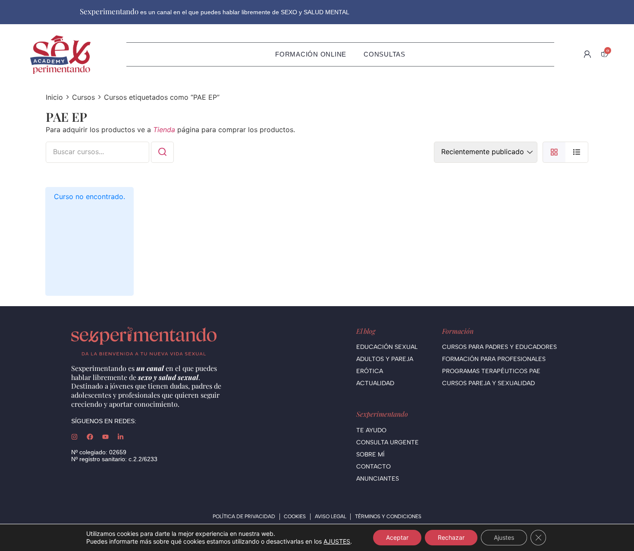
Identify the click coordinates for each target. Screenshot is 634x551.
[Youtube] (105, 437)
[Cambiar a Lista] (576, 152)
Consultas (384, 54)
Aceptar (397, 537)
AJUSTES (336, 541)
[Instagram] (74, 437)
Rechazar (451, 537)
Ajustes (504, 537)
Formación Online (310, 54)
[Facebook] (90, 437)
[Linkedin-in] (120, 437)
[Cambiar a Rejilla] (554, 152)
